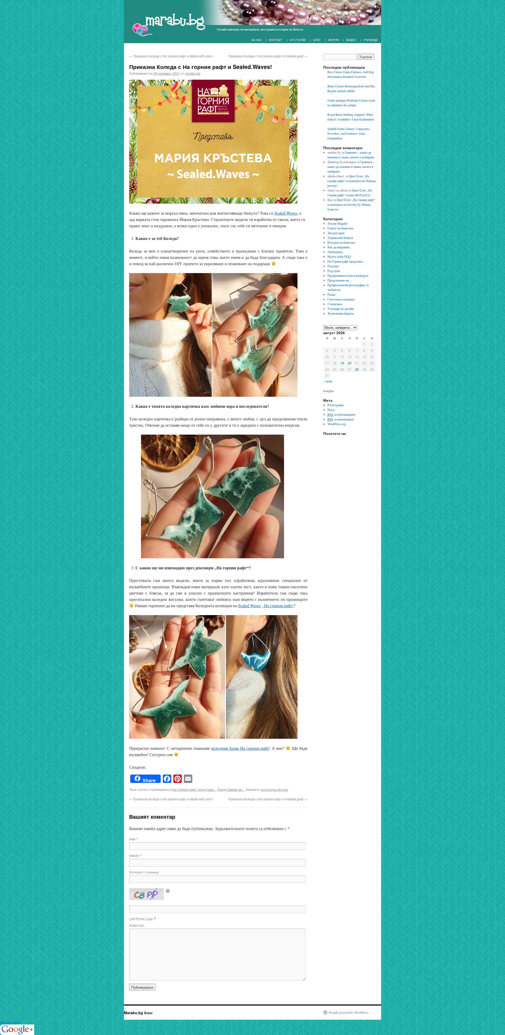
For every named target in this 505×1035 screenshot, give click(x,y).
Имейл (135, 855)
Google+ (328, 391)
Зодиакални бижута (340, 237)
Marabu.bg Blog (166, 22)
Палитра (333, 266)
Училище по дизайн (340, 309)
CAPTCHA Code (141, 919)
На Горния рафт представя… (346, 261)
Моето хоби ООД (339, 256)
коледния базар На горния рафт (240, 748)
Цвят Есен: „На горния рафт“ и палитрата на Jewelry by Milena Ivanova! (351, 204)
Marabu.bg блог (138, 1012)
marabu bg (192, 73)
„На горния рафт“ (278, 605)
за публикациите (341, 414)
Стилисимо (334, 304)
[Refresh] (168, 890)
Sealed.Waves (285, 213)
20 (349, 363)
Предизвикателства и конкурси (347, 275)
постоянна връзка (274, 789)
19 (342, 363)
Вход (330, 410)
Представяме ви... (230, 789)
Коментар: (137, 925)
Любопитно (335, 252)
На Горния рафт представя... (194, 789)
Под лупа (333, 271)
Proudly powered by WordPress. (349, 1012)
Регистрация (335, 405)
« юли (328, 381)
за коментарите (340, 419)
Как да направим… (340, 247)
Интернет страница (144, 872)
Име (133, 839)
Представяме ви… (339, 280)
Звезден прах (336, 233)
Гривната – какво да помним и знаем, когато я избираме (351, 166)
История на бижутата (341, 242)
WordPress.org (336, 424)
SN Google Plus (10, 1022)
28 (357, 369)
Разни (331, 294)
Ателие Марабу (337, 223)
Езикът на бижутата (340, 228)
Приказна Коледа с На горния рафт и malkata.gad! (267, 56)
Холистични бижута (340, 313)
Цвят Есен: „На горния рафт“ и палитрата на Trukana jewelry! (351, 181)
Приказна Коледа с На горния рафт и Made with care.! (171, 56)
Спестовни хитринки (341, 299)
